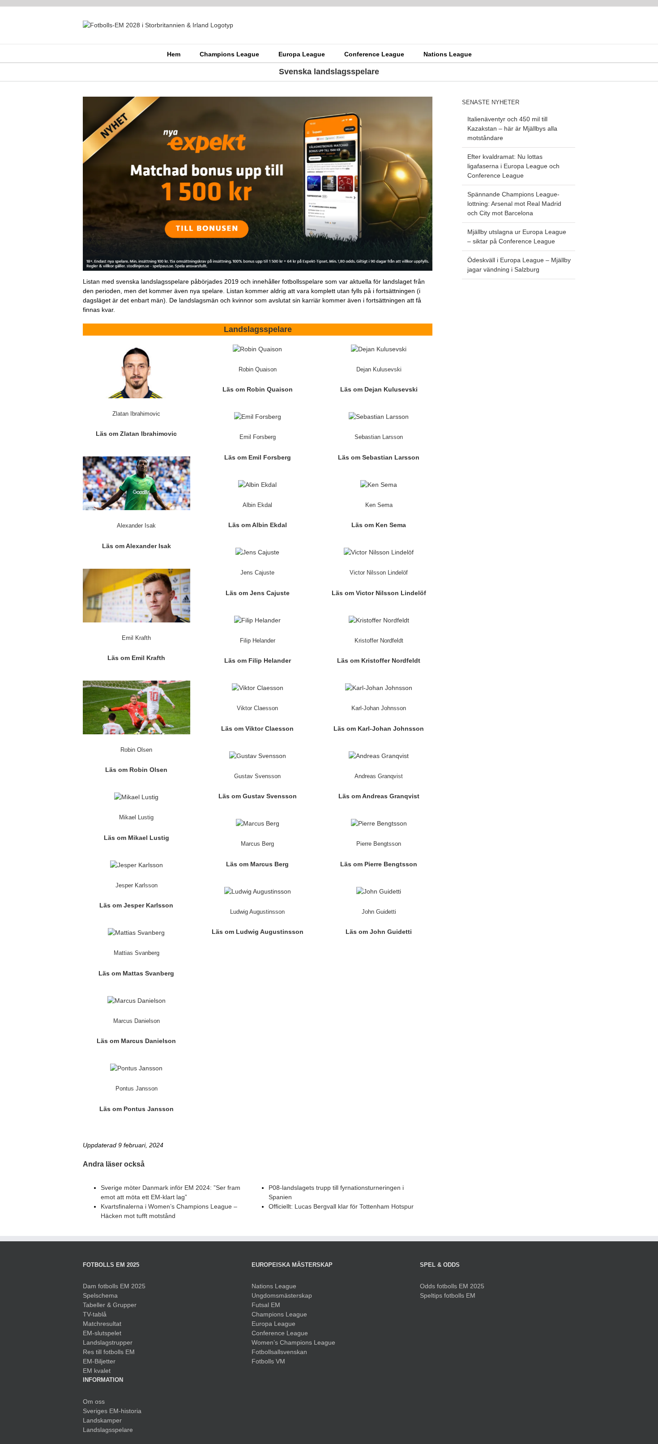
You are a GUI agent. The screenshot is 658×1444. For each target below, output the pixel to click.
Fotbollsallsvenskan (279, 1351)
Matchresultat (102, 1323)
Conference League (280, 1333)
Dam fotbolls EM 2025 (114, 1286)
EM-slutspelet (102, 1333)
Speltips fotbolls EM (447, 1295)
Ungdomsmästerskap (282, 1295)
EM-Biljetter (99, 1361)
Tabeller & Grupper (110, 1304)
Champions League (279, 1314)
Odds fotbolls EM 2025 (452, 1286)
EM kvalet (97, 1370)
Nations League (274, 1286)
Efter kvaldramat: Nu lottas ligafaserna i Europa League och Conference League (513, 166)
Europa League (273, 1323)
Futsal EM (266, 1304)
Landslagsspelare (108, 1429)
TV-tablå (95, 1314)
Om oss (94, 1401)
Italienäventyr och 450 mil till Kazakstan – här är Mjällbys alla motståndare (512, 128)
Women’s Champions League (293, 1342)
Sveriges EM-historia (112, 1410)
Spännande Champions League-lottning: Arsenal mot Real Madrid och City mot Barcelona (514, 204)
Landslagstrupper (107, 1342)
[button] (485, 53)
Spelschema (100, 1295)
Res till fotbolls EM (109, 1351)
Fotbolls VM (268, 1361)
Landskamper (102, 1420)
